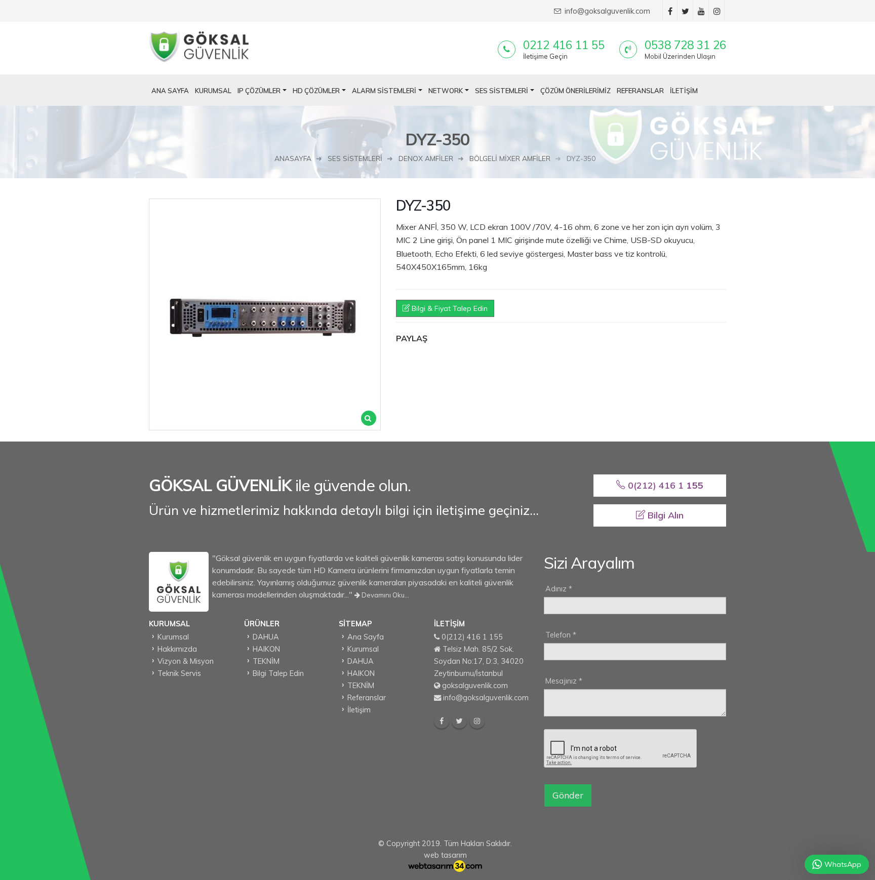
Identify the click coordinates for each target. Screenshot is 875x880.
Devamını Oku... (384, 595)
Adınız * (558, 588)
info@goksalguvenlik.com (486, 697)
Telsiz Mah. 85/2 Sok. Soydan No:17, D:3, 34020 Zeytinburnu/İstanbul (479, 661)
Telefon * (560, 634)
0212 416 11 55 (564, 44)
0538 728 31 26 (685, 44)
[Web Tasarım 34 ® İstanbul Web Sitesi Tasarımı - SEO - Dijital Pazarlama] (445, 866)
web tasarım (445, 855)
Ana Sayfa (170, 91)
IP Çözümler (259, 91)
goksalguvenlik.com (475, 685)
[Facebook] (441, 721)
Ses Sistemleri (501, 91)
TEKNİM (266, 661)
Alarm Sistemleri (384, 91)
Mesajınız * (563, 681)
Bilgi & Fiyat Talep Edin (449, 308)
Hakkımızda (177, 649)
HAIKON (266, 649)
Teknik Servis (179, 673)
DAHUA (266, 637)
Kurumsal (213, 91)
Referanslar (640, 91)
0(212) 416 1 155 (472, 637)
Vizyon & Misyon (185, 661)
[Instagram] (477, 721)
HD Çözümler (316, 91)
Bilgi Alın (664, 515)
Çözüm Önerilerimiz (575, 91)
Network (445, 91)
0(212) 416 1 (664, 485)
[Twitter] (459, 721)
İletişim (684, 91)
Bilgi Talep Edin (278, 673)
